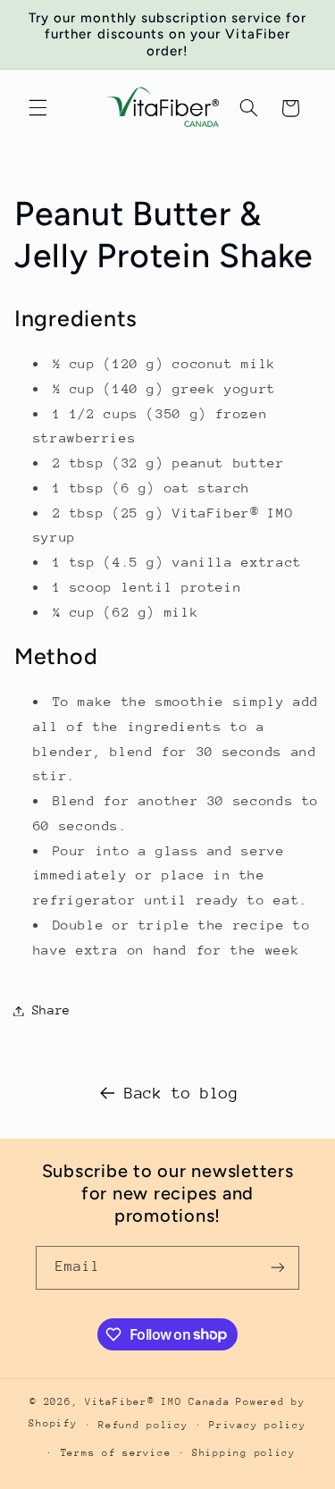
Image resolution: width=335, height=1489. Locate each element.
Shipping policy (244, 1453)
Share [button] (51, 1010)
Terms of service (116, 1453)
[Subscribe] (277, 1268)
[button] (37, 108)
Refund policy (143, 1425)
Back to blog (181, 1093)
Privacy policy (257, 1425)
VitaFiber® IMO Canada (157, 1402)
